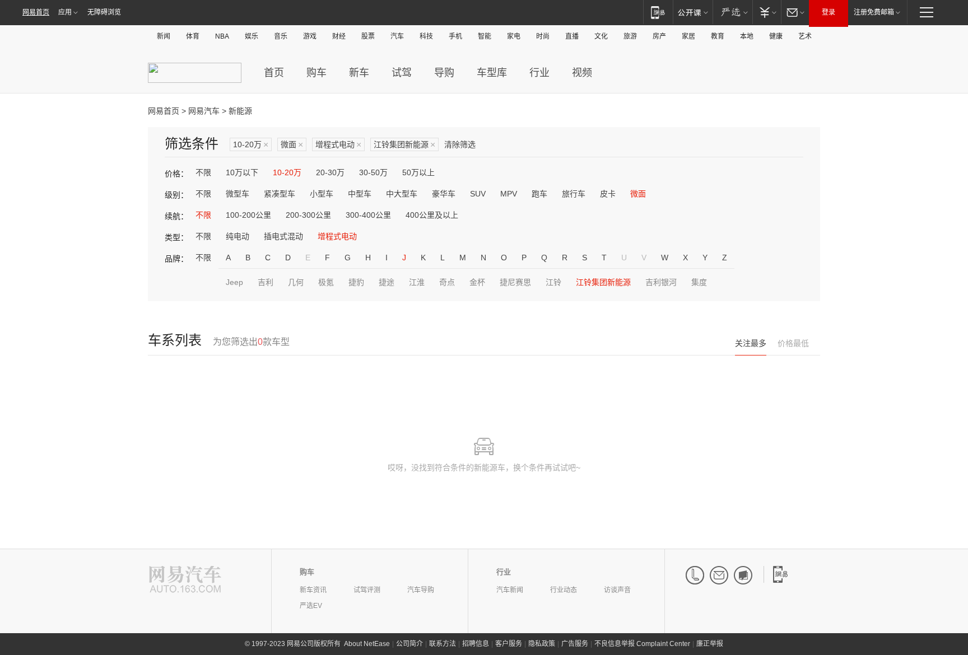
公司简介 (409, 644)
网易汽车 (204, 110)
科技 (426, 36)
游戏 (310, 36)
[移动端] (658, 12)
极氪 (326, 282)
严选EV (311, 606)
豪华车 (443, 193)
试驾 (402, 72)
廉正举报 (709, 644)
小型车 (321, 193)
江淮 (417, 282)
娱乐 (251, 36)
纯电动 (237, 236)
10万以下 (242, 172)
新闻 (163, 36)
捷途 (386, 282)
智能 (484, 36)
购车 (316, 72)
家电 (513, 36)
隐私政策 (541, 644)
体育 (192, 36)
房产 (659, 36)
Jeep (234, 282)
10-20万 (250, 144)
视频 (582, 72)
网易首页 (35, 12)
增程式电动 (338, 144)
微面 (292, 144)
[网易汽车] (185, 580)
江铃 (553, 282)
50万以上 (418, 172)
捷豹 (356, 282)
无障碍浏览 (104, 12)
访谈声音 (617, 590)
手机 (455, 36)
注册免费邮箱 (874, 12)
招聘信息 (475, 644)
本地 (746, 36)
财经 (339, 36)
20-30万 (330, 172)
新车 (359, 72)
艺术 (805, 36)
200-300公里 (308, 214)
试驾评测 (366, 590)
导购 (444, 72)
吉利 (265, 282)
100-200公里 (248, 214)
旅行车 (573, 193)
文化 (601, 36)
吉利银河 (661, 282)
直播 (572, 36)
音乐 (280, 36)
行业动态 (563, 590)
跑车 (539, 193)
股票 (368, 36)
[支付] (766, 12)
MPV (508, 193)
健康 (776, 36)
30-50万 (373, 172)
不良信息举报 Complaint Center (642, 644)
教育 (717, 36)
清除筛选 (460, 144)
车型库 (492, 72)
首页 (274, 72)
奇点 (447, 282)
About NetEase (367, 644)
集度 (699, 282)
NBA (222, 36)
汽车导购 (420, 590)
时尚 (543, 36)
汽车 (397, 36)
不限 (203, 172)
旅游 (630, 36)
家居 (688, 36)
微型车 (237, 193)
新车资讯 (313, 590)
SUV (478, 193)
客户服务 (508, 644)
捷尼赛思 (515, 282)
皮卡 (608, 193)
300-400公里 (368, 214)
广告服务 (574, 644)
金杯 (477, 282)
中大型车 (401, 193)
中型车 (359, 193)
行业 (539, 72)
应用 (65, 12)
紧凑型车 (279, 193)
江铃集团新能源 (404, 144)
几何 (296, 282)
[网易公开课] (693, 12)
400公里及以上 (432, 214)
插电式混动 (283, 236)
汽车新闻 (509, 590)
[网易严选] (732, 12)
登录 (828, 12)
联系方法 (442, 644)
